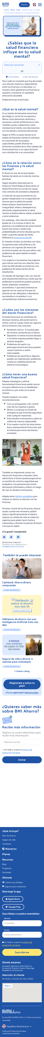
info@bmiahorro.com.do (13, 546)
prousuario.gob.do (22, 237)
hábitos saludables (24, 496)
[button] (4, 537)
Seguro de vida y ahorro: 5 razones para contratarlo (17, 660)
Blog (13, 9)
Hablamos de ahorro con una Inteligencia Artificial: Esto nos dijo (20, 622)
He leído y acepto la (17, 751)
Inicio (6, 9)
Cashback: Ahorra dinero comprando (16, 583)
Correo (6, 930)
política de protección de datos (17, 751)
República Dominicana (18, 1026)
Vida (18, 9)
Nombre (7, 918)
